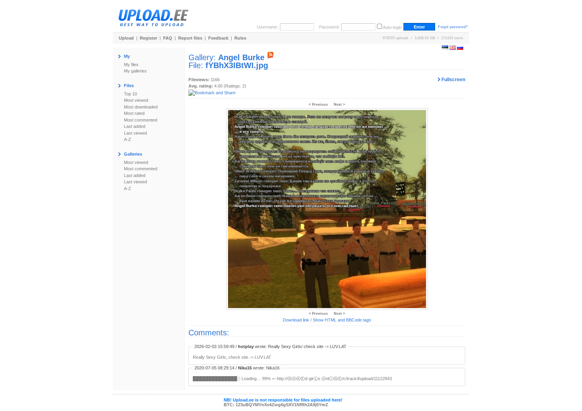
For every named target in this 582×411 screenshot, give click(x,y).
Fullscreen (452, 79)
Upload (126, 38)
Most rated (134, 113)
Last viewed (135, 133)
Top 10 (130, 93)
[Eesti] (445, 48)
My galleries (135, 70)
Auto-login (392, 27)
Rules (240, 38)
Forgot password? (453, 27)
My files (131, 64)
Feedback (218, 38)
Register (148, 38)
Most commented (140, 120)
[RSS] (270, 57)
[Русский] (460, 48)
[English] (452, 48)
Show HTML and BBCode (342, 320)
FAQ (167, 38)
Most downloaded (141, 107)
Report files (190, 38)
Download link (296, 320)
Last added (134, 126)
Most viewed (136, 100)
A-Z (127, 139)
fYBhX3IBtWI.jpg (236, 65)
